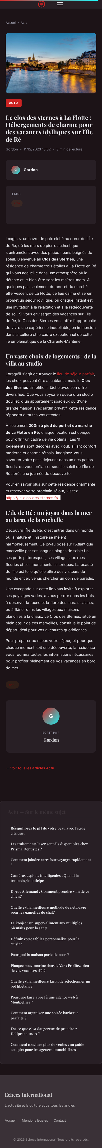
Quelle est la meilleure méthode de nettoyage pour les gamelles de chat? (48, 910)
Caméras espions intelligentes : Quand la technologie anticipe (45, 878)
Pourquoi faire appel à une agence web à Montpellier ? (44, 999)
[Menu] (60, 4)
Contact (60, 1120)
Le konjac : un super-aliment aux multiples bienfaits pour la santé (46, 925)
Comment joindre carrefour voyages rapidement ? (51, 862)
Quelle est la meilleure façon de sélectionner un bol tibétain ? (50, 984)
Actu (24, 22)
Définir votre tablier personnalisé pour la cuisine (45, 941)
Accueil (11, 22)
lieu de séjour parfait (75, 373)
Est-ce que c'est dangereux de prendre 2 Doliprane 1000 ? (44, 1031)
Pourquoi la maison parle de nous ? (40, 954)
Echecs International (28, 1094)
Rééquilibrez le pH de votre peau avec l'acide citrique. (48, 830)
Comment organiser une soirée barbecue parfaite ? (45, 1015)
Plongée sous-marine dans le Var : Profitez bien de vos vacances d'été (50, 968)
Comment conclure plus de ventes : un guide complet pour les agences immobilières (47, 1047)
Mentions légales (35, 1120)
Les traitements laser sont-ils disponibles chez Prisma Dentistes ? (49, 846)
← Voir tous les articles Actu (30, 768)
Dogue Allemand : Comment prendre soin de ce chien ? (50, 894)
